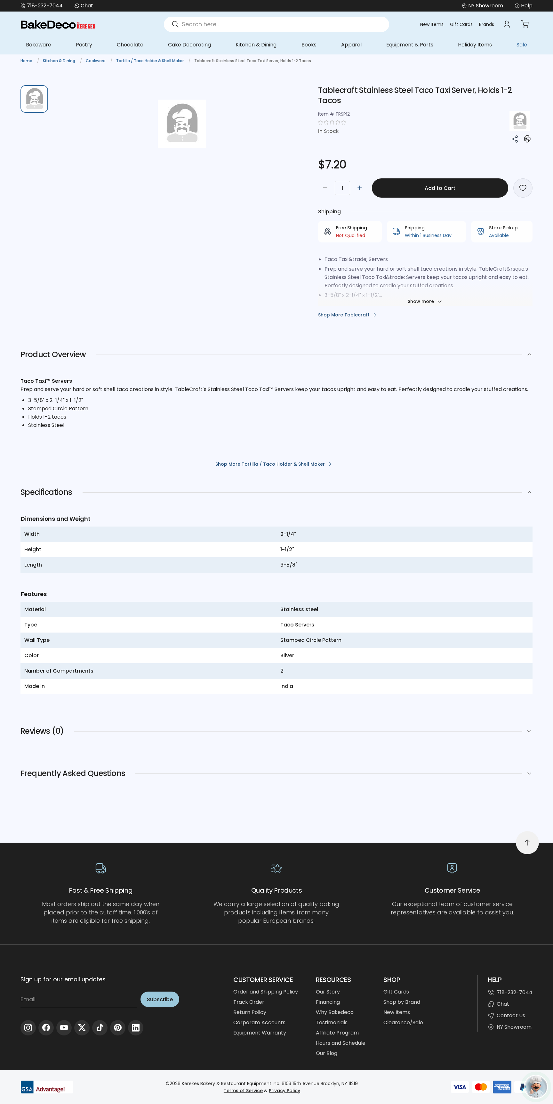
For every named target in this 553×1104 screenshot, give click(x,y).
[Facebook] (46, 1027)
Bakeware (38, 44)
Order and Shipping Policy (265, 991)
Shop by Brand (401, 1002)
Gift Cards (461, 24)
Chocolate (130, 44)
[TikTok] (100, 1027)
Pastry (84, 44)
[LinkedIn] (135, 1027)
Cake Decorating (189, 44)
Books (309, 44)
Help (527, 5)
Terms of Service (243, 1090)
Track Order (248, 1002)
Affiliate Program (337, 1032)
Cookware (96, 60)
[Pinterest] (117, 1027)
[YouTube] (64, 1027)
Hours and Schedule (340, 1043)
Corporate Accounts (259, 1022)
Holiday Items (475, 44)
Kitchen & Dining (256, 44)
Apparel (351, 44)
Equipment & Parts (409, 44)
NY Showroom (514, 1027)
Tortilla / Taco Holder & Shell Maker (150, 60)
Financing (328, 1002)
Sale (522, 44)
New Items (432, 24)
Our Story (328, 991)
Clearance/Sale (403, 1022)
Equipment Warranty (259, 1032)
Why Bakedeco (335, 1012)
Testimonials (332, 1022)
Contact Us (511, 1015)
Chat (87, 5)
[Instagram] (28, 1027)
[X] (82, 1027)
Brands (486, 24)
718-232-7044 (45, 5)
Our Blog (326, 1053)
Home (26, 60)
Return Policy (249, 1012)
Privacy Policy (284, 1090)
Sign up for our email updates (63, 979)
